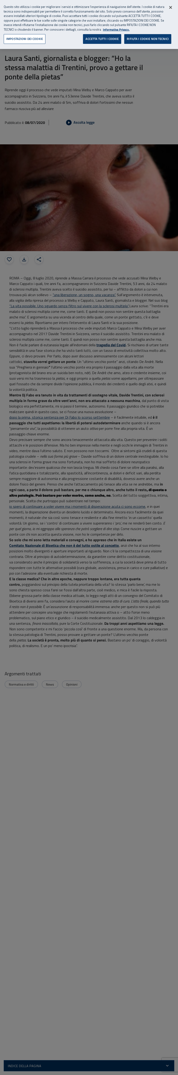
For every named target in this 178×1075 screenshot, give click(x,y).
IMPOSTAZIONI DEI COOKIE (24, 38)
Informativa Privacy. (116, 29)
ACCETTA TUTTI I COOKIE (102, 38)
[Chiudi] (170, 7)
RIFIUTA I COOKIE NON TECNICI (148, 38)
